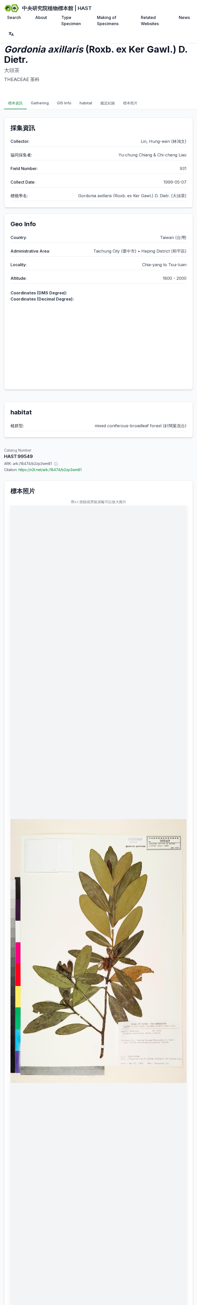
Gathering (40, 103)
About (41, 17)
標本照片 (130, 103)
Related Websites (150, 20)
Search (14, 17)
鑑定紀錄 (108, 103)
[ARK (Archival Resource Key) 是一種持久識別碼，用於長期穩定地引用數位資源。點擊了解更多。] (56, 463)
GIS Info (64, 103)
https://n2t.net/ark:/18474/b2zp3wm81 (50, 469)
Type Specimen (71, 20)
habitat (86, 103)
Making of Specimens (108, 20)
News (184, 17)
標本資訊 (15, 103)
